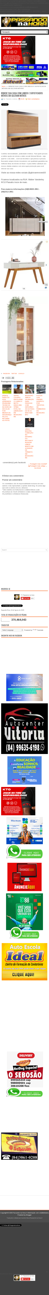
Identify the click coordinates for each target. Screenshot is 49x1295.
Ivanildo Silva (25, 1218)
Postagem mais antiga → (38, 466)
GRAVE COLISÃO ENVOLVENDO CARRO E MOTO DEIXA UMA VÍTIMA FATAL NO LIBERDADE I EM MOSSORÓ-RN (18, 406)
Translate (40, 630)
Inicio (3, 86)
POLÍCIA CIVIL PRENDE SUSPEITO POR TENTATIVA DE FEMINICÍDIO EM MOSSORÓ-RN (40, 405)
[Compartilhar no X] (11, 378)
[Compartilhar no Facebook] (13, 378)
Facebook (6, 373)
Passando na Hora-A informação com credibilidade (30, 1213)
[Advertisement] (24, 569)
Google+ (21, 373)
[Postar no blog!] (9, 378)
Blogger (28, 1215)
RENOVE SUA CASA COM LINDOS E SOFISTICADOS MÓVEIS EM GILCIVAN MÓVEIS (22, 94)
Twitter (14, 373)
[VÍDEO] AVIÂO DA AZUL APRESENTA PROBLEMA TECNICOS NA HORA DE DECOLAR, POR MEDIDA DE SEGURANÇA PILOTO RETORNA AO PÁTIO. (6, 408)
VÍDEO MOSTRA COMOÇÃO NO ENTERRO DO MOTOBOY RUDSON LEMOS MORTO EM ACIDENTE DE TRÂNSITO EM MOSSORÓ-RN (29, 443)
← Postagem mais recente (37, 464)
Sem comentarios (34, 99)
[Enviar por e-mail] (6, 378)
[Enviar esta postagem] (2, 377)
